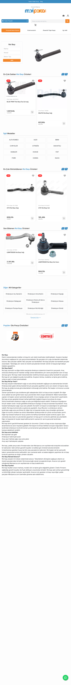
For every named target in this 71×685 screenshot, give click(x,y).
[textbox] (6, 48)
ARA (12, 60)
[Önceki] (63, 74)
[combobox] (12, 48)
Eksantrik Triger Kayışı (49, 30)
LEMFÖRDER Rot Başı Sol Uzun (48, 262)
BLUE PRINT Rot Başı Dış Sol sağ (17, 102)
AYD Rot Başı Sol (44, 208)
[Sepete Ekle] (32, 112)
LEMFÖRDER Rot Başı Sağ (15, 252)
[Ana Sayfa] (35, 11)
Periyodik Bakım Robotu (12, 30)
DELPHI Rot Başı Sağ (45, 113)
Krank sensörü (31, 30)
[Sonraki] (66, 74)
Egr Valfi (65, 30)
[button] (15, 21)
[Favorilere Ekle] (33, 80)
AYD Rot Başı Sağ (12, 208)
